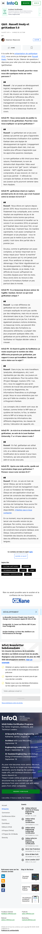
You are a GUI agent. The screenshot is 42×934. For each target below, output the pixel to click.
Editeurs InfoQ (7, 827)
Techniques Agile (9, 570)
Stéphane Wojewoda (13, 40)
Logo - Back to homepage (12, 3)
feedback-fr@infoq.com (8, 913)
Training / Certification (12, 574)
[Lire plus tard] (32, 47)
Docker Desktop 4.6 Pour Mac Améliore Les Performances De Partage (18, 632)
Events (4, 820)
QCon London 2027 (32, 860)
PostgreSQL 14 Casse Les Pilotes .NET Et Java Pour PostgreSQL (19, 625)
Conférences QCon (8, 816)
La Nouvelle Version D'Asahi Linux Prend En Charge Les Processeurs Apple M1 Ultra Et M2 (19, 618)
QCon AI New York (31, 854)
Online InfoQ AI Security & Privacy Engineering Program (32, 810)
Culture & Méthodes (10, 566)
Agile (31, 552)
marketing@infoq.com (29, 920)
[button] (21, 698)
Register (26, 3)
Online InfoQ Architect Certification (30, 820)
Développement (11, 612)
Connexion (6, 812)
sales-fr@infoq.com (28, 913)
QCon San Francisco (32, 849)
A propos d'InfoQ (8, 830)
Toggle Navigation (3, 3)
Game (32, 570)
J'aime (13, 48)
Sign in (36, 3)
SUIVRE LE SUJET (21, 556)
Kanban (26, 566)
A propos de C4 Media (10, 834)
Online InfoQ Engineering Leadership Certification (30, 830)
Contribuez (6, 823)
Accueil (4, 805)
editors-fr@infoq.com (8, 920)
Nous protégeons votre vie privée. (12, 703)
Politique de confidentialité (10, 930)
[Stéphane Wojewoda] (3, 40)
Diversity (5, 837)
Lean (23, 570)
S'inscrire (5, 809)
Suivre (36, 40)
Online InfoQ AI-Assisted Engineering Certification (31, 841)
